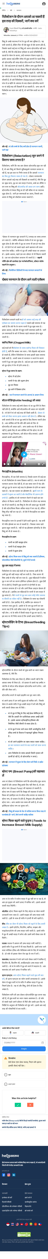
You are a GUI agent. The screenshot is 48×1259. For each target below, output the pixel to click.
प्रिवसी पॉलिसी (6, 1202)
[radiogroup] (24, 1032)
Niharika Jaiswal (10, 35)
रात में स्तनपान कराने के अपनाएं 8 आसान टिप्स (26, 395)
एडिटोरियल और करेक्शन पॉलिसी (12, 1206)
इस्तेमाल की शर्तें (7, 1197)
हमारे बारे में (28, 1197)
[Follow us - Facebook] (3, 1174)
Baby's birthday (9, 1038)
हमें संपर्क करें (29, 1211)
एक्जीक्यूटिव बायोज (31, 1202)
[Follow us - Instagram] (8, 1174)
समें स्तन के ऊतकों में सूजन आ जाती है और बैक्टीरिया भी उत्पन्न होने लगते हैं (22, 494)
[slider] (10, 464)
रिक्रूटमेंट (28, 1206)
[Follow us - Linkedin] (13, 1174)
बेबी (11, 10)
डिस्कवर (4, 1184)
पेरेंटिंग (4, 10)
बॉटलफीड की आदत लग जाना (29, 186)
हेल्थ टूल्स (28, 1184)
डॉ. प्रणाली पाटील (27, 28)
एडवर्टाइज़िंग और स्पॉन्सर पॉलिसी (12, 1211)
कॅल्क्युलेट (24, 1049)
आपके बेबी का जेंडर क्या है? (11, 1028)
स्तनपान (19, 10)
